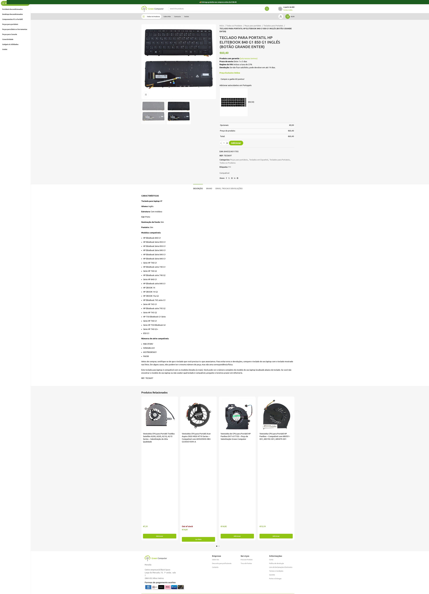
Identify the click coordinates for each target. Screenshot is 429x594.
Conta (271, 560)
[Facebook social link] (226, 178)
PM (229, 167)
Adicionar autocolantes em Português (236, 85)
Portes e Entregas (275, 578)
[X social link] (229, 178)
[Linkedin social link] (234, 178)
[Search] (267, 9)
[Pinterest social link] (231, 178)
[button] (159, 536)
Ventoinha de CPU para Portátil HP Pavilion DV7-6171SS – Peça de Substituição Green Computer (236, 436)
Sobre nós (215, 560)
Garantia (272, 575)
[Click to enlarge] (146, 94)
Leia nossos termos (248, 58)
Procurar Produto (246, 560)
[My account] (280, 16)
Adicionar (236, 143)
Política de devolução (276, 563)
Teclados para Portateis (274, 26)
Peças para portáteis (253, 26)
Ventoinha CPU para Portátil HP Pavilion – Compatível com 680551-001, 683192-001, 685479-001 (275, 436)
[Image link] (156, 558)
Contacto (215, 567)
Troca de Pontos (246, 563)
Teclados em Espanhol (258, 160)
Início (222, 26)
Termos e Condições (276, 571)
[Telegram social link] (237, 178)
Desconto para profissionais (221, 563)
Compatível (224, 173)
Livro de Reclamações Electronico (280, 567)
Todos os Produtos (234, 26)
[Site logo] (152, 8)
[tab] (198, 187)
